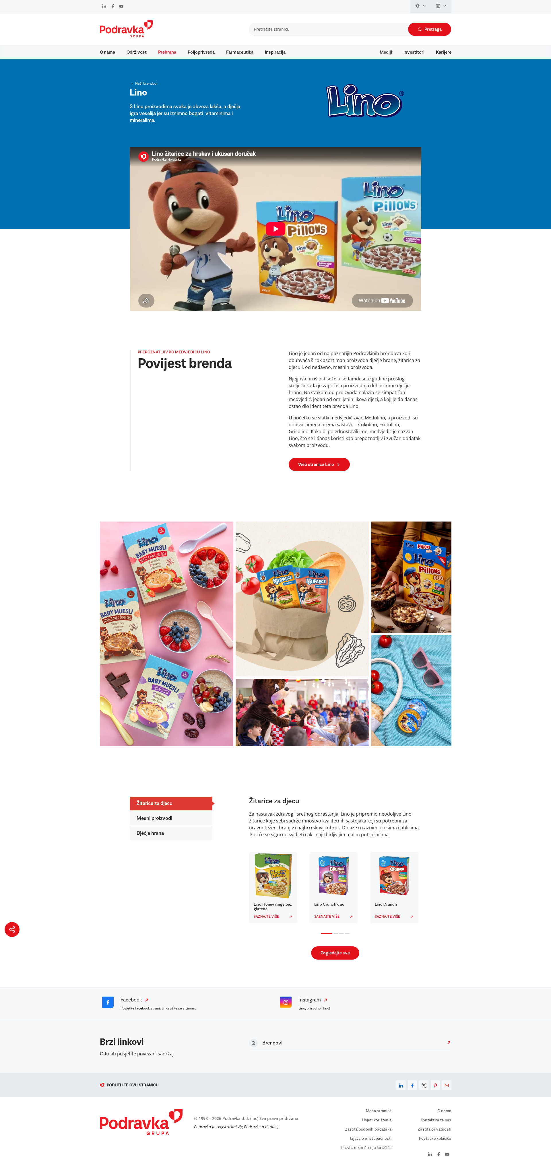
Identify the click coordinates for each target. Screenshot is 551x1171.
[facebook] (412, 1085)
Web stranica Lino (316, 464)
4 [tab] (346, 934)
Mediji (386, 52)
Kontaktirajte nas (436, 1120)
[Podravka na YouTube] (121, 7)
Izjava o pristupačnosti (370, 1139)
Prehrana (167, 52)
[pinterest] (435, 1085)
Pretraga (433, 29)
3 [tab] (340, 934)
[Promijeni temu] (420, 6)
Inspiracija (275, 52)
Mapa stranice (379, 1111)
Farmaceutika (239, 52)
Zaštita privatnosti (434, 1129)
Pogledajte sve (335, 953)
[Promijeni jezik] (441, 6)
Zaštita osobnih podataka (368, 1129)
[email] (446, 1085)
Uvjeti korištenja (377, 1120)
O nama (107, 52)
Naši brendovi (146, 83)
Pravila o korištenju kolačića (366, 1148)
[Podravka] (126, 36)
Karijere (443, 52)
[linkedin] (401, 1085)
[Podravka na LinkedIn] (104, 7)
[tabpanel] (274, 887)
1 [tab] (322, 934)
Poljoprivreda (201, 52)
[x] (423, 1085)
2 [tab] (334, 934)
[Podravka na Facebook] (113, 7)
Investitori (413, 52)
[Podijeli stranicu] (12, 929)
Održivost (137, 52)
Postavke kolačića (435, 1139)
